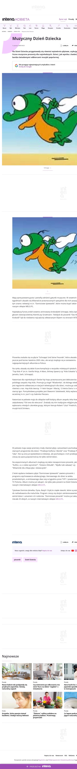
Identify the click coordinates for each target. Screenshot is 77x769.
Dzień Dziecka (30, 560)
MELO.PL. (42, 485)
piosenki (17, 560)
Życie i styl (17, 31)
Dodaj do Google (36, 67)
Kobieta (10, 31)
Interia (4, 31)
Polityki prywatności (54, 760)
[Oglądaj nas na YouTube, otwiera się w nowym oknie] (72, 551)
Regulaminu (41, 760)
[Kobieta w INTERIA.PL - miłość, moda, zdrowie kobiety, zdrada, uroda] (22, 19)
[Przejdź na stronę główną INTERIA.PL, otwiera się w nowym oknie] (8, 19)
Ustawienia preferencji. (67, 760)
